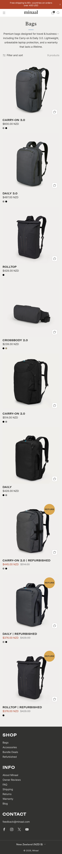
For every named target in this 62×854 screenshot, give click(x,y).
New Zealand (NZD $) (29, 844)
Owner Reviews (12, 779)
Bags (6, 742)
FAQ (5, 784)
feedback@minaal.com (16, 821)
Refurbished (10, 756)
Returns (7, 794)
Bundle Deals (10, 752)
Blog (5, 803)
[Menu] (4, 12)
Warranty (8, 798)
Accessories (10, 747)
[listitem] (31, 4)
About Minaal (10, 775)
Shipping (8, 789)
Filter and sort (15, 55)
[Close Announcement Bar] (60, 4)
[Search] (58, 12)
